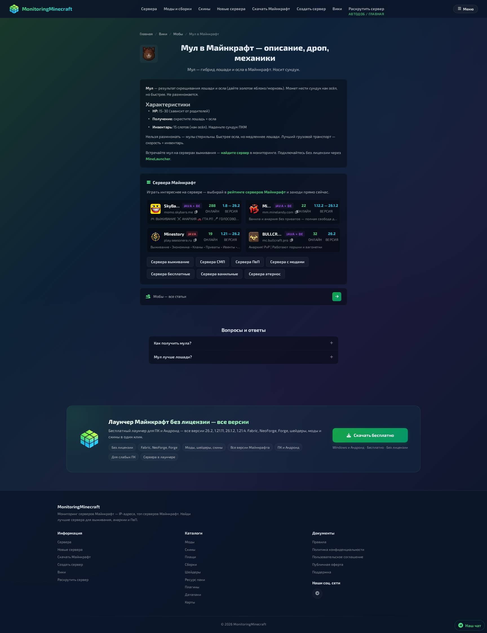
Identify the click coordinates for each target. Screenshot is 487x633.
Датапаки (193, 594)
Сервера (64, 542)
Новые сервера (70, 549)
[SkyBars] (155, 209)
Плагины (192, 587)
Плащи (190, 557)
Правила (319, 542)
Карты (190, 602)
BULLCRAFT (272, 233)
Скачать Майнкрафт (74, 557)
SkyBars (172, 205)
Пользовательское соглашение (337, 557)
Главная (146, 34)
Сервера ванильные (219, 273)
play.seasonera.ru (178, 240)
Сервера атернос (265, 273)
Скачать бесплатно (374, 435)
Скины (190, 549)
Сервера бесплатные (170, 273)
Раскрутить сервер (72, 579)
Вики (163, 34)
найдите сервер (235, 152)
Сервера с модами (287, 261)
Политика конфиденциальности (338, 549)
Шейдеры (193, 572)
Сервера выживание (170, 261)
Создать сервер (70, 564)
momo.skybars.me (178, 212)
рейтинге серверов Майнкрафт (256, 191)
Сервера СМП (212, 261)
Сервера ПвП (248, 261)
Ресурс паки (195, 579)
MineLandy (266, 205)
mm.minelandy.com (277, 212)
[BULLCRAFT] (254, 237)
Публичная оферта (327, 564)
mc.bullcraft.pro (275, 240)
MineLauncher (158, 158)
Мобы (178, 34)
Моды (189, 542)
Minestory (174, 233)
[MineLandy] (254, 209)
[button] (243, 343)
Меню (468, 9)
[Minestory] (155, 237)
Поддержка (321, 572)
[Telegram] (317, 593)
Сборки (191, 564)
